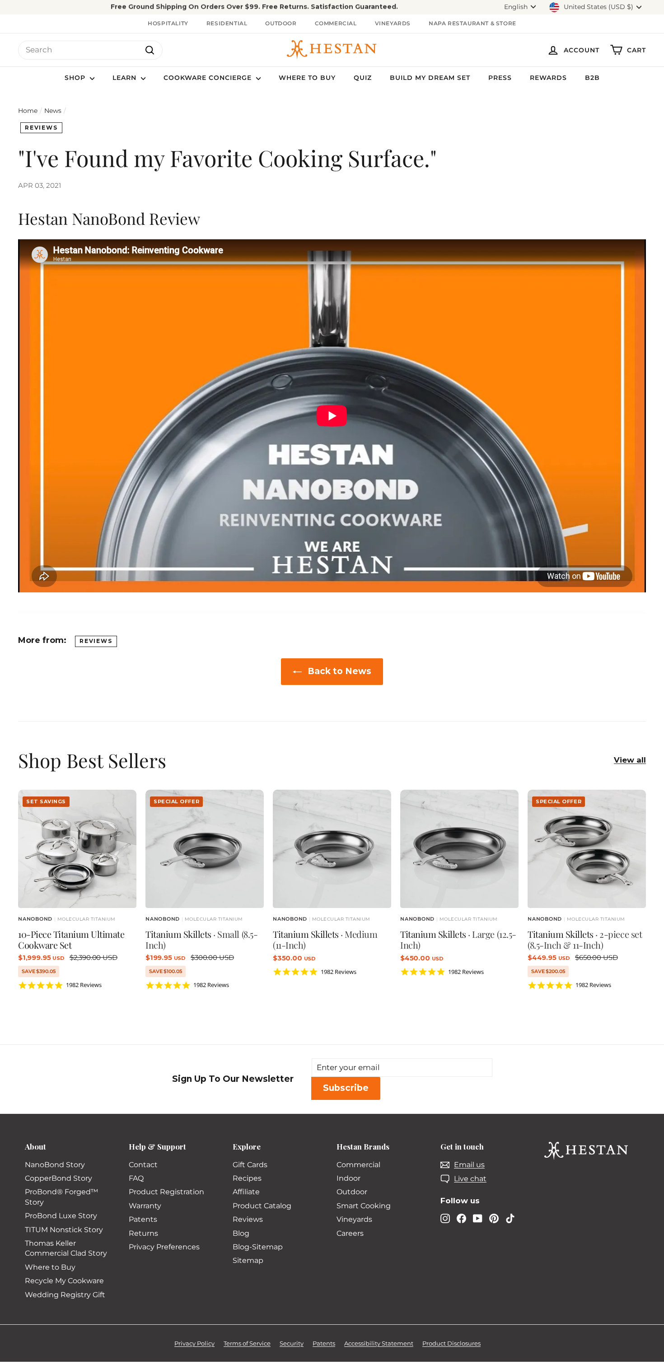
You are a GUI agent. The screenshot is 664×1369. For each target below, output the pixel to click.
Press (500, 78)
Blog (241, 1233)
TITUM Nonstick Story (64, 1229)
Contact (143, 1164)
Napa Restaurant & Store (472, 23)
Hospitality (168, 23)
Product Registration (166, 1191)
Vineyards (393, 23)
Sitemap (248, 1260)
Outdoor (280, 23)
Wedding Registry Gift (65, 1294)
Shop (76, 78)
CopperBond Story (58, 1178)
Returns (143, 1233)
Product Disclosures (451, 1343)
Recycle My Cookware (64, 1280)
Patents (143, 1219)
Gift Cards (250, 1164)
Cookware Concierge (209, 78)
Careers (350, 1233)
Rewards (548, 78)
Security (292, 1343)
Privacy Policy (194, 1343)
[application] (254, 7)
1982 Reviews (84, 985)
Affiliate (246, 1191)
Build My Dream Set (430, 78)
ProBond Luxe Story (61, 1215)
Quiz (363, 78)
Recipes (247, 1178)
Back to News (338, 671)
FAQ (136, 1178)
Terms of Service (247, 1343)
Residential (227, 23)
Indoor (348, 1178)
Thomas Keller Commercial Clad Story (66, 1248)
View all (630, 759)
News (52, 111)
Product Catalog (262, 1205)
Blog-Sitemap (258, 1247)
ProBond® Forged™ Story (61, 1196)
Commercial (336, 23)
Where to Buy (307, 78)
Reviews (41, 127)
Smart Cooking (364, 1205)
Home (27, 111)
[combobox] (90, 50)
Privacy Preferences (164, 1247)
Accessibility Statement (378, 1343)
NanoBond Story (55, 1164)
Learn (125, 78)
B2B (592, 78)
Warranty (145, 1205)
